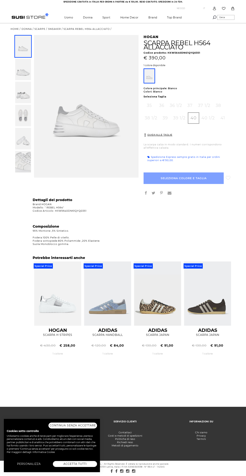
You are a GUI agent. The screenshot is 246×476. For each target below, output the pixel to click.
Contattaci (125, 432)
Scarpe (40, 28)
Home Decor (129, 17)
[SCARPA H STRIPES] (58, 293)
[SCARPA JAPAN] (158, 293)
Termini (201, 439)
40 (193, 118)
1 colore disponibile (154, 65)
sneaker (55, 28)
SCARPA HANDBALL (107, 335)
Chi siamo (201, 432)
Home (15, 28)
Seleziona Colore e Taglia (184, 178)
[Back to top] (235, 465)
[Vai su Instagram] (122, 471)
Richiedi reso (125, 442)
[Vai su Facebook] (112, 471)
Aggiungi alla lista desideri (228, 178)
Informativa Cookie (43, 452)
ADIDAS (107, 330)
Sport (106, 17)
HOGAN (58, 330)
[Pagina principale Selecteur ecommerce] (30, 15)
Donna (88, 17)
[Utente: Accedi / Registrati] (214, 8)
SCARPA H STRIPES (57, 335)
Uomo (68, 17)
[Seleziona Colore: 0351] (149, 75)
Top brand (174, 17)
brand (152, 17)
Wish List (224, 8)
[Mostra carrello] (232, 8)
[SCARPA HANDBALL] (108, 293)
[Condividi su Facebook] (147, 193)
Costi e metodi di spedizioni (125, 435)
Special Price (43, 266)
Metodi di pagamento (125, 445)
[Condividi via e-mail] (171, 193)
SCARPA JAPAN (157, 335)
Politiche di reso (125, 439)
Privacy (201, 435)
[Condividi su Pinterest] (163, 193)
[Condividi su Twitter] (155, 193)
